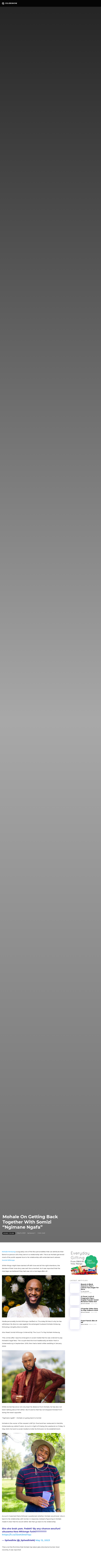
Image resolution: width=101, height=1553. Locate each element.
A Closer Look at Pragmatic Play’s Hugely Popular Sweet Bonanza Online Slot (90, 1298)
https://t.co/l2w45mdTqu (16, 1534)
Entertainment (85, 1303)
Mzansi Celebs (8, 1233)
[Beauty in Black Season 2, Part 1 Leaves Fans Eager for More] (74, 1288)
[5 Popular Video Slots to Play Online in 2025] (74, 1312)
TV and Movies (85, 1291)
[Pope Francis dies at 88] (74, 1324)
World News (84, 1324)
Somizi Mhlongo (8, 1260)
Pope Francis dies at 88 (89, 1321)
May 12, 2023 (43, 1540)
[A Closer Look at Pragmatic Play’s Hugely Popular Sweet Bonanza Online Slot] (74, 1300)
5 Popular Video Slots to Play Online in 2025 (89, 1309)
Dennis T (32, 1233)
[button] (93, 3)
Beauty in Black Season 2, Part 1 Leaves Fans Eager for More (90, 1286)
